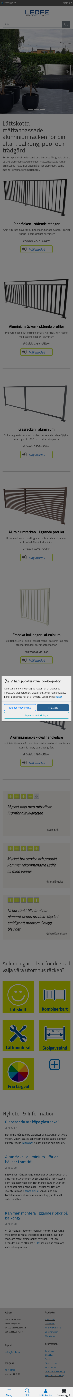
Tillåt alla (53, 707)
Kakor (58, 697)
